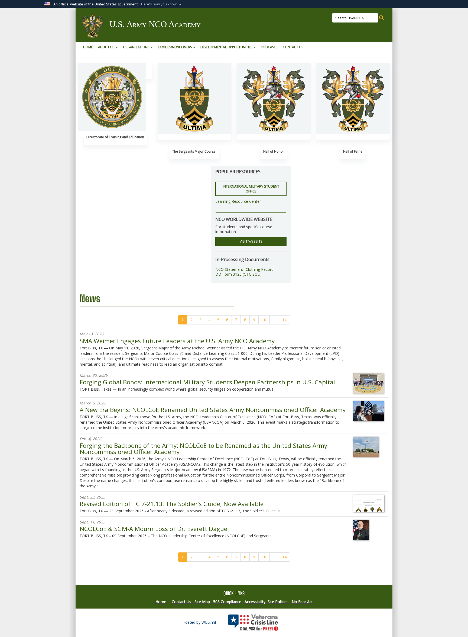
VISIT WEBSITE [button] (251, 241)
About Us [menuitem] (106, 47)
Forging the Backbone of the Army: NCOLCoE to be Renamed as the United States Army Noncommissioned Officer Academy (203, 448)
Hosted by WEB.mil (199, 622)
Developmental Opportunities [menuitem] (226, 47)
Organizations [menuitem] (136, 47)
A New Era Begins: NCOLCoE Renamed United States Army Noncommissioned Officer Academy (213, 410)
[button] (161, 4)
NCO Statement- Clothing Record (244, 269)
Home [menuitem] (88, 47)
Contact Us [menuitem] (293, 47)
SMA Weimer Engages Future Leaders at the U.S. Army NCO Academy (177, 341)
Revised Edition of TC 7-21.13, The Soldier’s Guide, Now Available (172, 504)
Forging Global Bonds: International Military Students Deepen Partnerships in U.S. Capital (207, 382)
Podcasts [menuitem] (269, 47)
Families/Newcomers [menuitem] (175, 47)
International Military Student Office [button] (251, 189)
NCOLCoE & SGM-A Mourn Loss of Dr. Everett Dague (153, 529)
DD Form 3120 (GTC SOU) (238, 274)
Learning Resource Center (238, 201)
